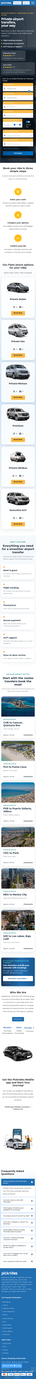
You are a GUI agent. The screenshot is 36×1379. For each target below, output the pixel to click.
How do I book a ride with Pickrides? (13, 1201)
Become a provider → (18, 978)
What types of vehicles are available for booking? (13, 1209)
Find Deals (18, 153)
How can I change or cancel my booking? (15, 1223)
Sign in (26, 3)
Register (17, 3)
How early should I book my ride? (16, 1216)
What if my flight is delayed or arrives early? (14, 1246)
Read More (18, 1019)
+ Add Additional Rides (11, 148)
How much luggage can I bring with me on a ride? (15, 1254)
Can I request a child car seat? (15, 1261)
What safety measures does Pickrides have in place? (14, 1231)
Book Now (18, 313)
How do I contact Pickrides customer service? (13, 1238)
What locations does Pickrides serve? (15, 1182)
